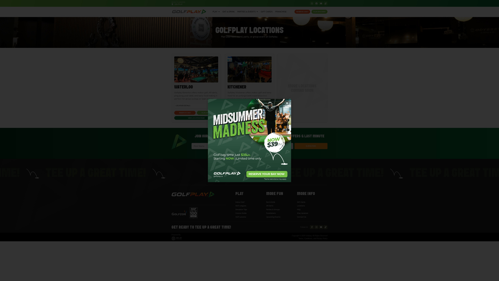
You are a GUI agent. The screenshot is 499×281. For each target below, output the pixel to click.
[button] (286, 103)
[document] (249, 140)
